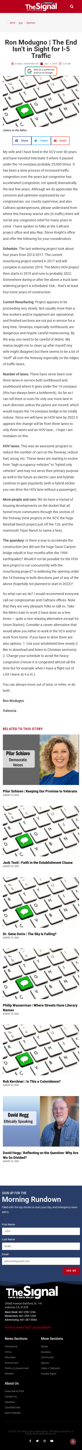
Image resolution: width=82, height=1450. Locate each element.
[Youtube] (52, 1441)
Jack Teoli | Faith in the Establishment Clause (38, 863)
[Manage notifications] (73, 1442)
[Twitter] (37, 1441)
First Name (8, 1224)
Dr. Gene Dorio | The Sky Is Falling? (29, 934)
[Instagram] (44, 1441)
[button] (10, 6)
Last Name (8, 1239)
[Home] (5, 22)
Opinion (30, 22)
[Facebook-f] (30, 1441)
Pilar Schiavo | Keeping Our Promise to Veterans (40, 791)
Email (5, 1254)
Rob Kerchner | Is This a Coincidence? (32, 1081)
